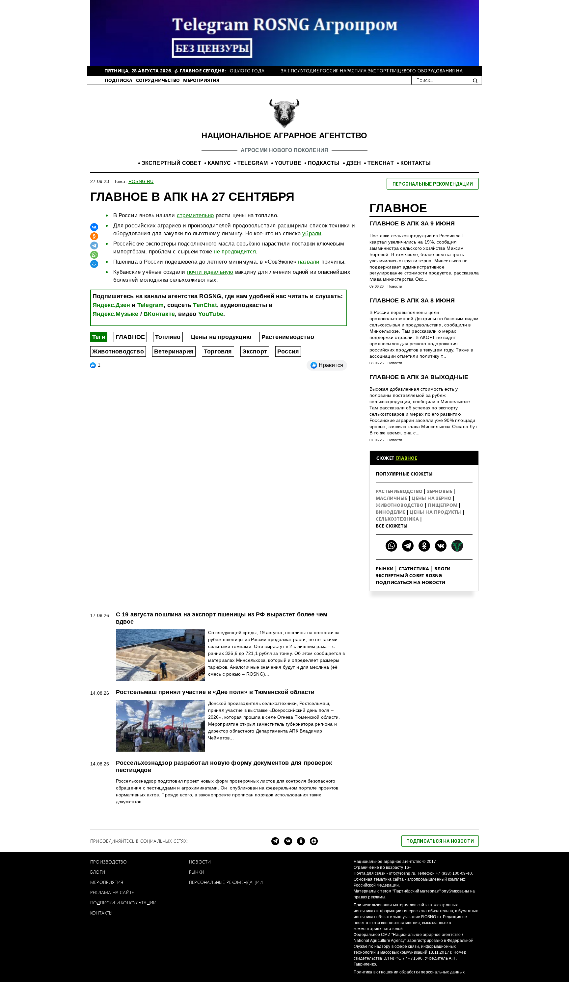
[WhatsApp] (94, 255)
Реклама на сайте (112, 892)
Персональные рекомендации (226, 882)
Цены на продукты (436, 512)
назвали (309, 262)
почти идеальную (210, 272)
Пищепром (443, 505)
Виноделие (391, 512)
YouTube (210, 314)
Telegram (150, 305)
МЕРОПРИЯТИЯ (201, 80)
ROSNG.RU (141, 181)
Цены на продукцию (221, 337)
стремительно (195, 215)
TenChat (205, 305)
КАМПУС (219, 163)
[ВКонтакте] (94, 227)
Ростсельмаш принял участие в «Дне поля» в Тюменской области (215, 692)
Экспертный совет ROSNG (409, 575)
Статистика (414, 568)
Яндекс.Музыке (116, 314)
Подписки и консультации (123, 902)
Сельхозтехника (398, 519)
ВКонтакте (159, 314)
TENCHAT (380, 163)
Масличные (392, 498)
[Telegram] (94, 245)
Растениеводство (287, 337)
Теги (98, 337)
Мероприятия (106, 882)
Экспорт (254, 351)
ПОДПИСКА (119, 80)
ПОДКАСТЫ (324, 163)
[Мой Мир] (94, 264)
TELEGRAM (252, 163)
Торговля (218, 351)
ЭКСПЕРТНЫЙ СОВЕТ (171, 163)
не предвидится (235, 251)
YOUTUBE (288, 163)
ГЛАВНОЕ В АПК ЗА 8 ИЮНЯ (412, 300)
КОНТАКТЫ (415, 163)
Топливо (167, 337)
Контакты (101, 913)
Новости (395, 286)
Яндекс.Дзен (111, 305)
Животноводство (118, 351)
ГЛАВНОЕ (130, 337)
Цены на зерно (432, 498)
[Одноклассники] (94, 236)
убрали (311, 233)
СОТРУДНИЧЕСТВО (158, 80)
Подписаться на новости (410, 582)
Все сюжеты (392, 526)
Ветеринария (174, 351)
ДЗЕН (353, 163)
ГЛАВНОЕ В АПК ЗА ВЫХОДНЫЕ (418, 377)
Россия (288, 351)
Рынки (384, 568)
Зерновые (440, 491)
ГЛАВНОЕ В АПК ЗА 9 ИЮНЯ (412, 223)
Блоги (442, 568)
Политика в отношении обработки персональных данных (409, 972)
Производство (108, 862)
